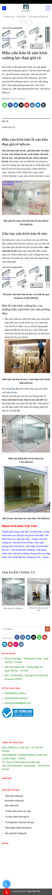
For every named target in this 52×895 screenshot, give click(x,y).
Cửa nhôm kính (12, 805)
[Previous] (2, 597)
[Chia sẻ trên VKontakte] (32, 105)
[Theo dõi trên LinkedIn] (4, 644)
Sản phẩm (21, 17)
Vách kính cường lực (14, 800)
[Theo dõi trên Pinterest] (44, 637)
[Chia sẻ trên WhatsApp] (4, 105)
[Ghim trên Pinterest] (26, 105)
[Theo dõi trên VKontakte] (21, 644)
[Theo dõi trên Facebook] (17, 637)
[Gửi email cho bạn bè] (21, 105)
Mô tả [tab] (5, 121)
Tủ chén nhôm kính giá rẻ (17, 816)
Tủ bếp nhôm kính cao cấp (18, 811)
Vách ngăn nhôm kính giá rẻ (18, 827)
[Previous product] (28, 21)
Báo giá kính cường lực (13, 608)
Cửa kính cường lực (38, 17)
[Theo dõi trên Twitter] (28, 637)
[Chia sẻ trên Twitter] (15, 105)
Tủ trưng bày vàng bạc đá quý (19, 822)
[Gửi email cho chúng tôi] (33, 637)
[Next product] (23, 21)
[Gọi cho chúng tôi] (39, 637)
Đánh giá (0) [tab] (8, 127)
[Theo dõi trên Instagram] (22, 637)
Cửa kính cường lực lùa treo (38, 609)
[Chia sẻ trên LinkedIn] (37, 105)
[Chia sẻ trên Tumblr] (43, 105)
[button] (4, 8)
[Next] (49, 597)
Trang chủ (9, 17)
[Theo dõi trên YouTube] (10, 644)
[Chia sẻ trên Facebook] (10, 105)
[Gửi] (47, 628)
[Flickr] (15, 644)
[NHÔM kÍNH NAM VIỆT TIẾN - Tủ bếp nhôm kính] (26, 8)
